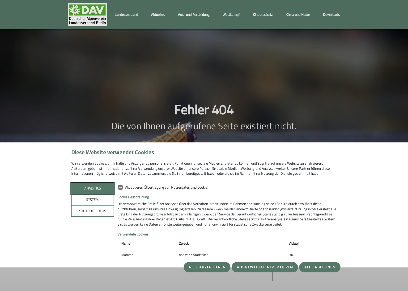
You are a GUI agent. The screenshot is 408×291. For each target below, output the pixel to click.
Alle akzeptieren (207, 267)
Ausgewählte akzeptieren (265, 267)
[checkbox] (227, 187)
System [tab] (92, 199)
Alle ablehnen (320, 267)
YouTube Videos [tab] (92, 211)
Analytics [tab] (92, 188)
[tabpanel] (227, 221)
